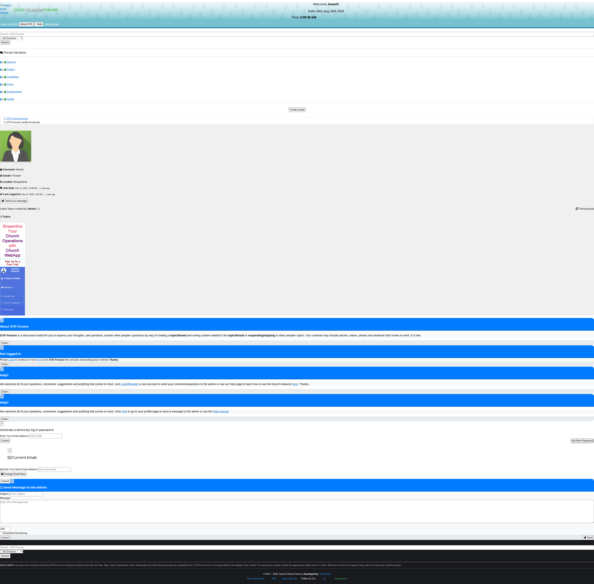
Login (11, 359)
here (38, 359)
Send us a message (15, 201)
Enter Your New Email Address (20, 469)
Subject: (4, 493)
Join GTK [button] (13, 24)
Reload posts (586, 208)
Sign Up (293, 578)
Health (10, 99)
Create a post (297, 109)
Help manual (221, 411)
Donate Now (340, 578)
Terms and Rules (255, 578)
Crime (9, 84)
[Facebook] (320, 578)
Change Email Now (14, 474)
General (11, 62)
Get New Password (582, 440)
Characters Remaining (14, 533)
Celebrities (12, 77)
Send (589, 537)
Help (39, 24)
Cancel (5, 440)
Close (4, 343)
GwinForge (325, 574)
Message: (5, 498)
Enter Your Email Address (14, 436)
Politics (10, 69)
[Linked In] (329, 578)
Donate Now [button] (51, 24)
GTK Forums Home (17, 118)
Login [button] (3, 24)
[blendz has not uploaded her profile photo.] (15, 146)
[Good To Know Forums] (6, 8)
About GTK (26, 24)
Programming (14, 91)
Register (133, 384)
